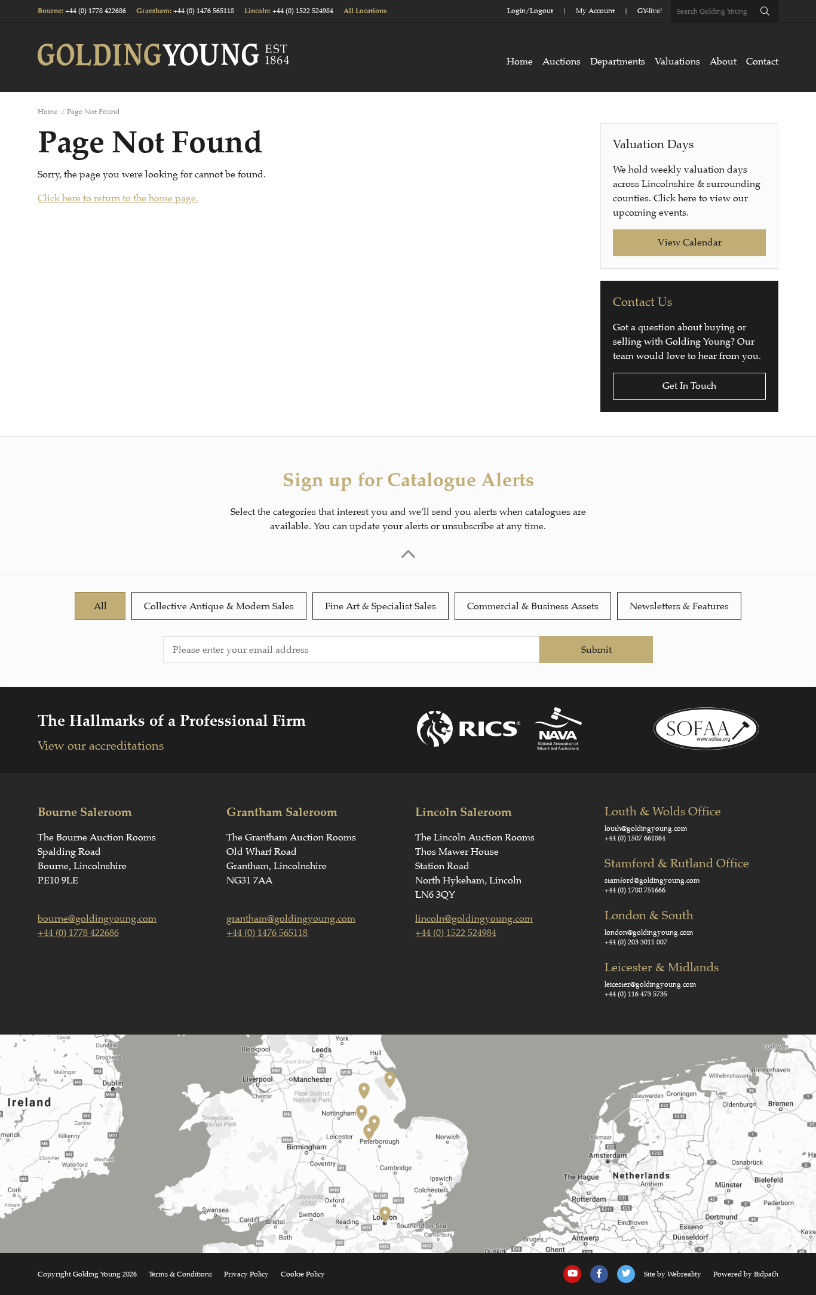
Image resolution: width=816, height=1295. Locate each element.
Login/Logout (530, 11)
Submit (596, 650)
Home (520, 61)
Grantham (153, 11)
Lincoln (256, 11)
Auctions (561, 61)
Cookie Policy (303, 1274)
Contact (762, 61)
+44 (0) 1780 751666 (635, 890)
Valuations (677, 61)
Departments (617, 61)
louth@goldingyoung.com (646, 828)
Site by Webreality (672, 1274)
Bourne (50, 11)
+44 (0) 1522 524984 (302, 11)
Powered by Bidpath (745, 1274)
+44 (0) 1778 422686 (95, 11)
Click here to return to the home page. (118, 198)
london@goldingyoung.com (649, 932)
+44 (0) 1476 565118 (203, 11)
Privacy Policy (246, 1274)
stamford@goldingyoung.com (652, 880)
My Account (595, 11)
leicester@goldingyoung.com (651, 984)
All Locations (364, 11)
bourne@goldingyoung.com (97, 919)
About (723, 61)
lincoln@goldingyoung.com (474, 919)
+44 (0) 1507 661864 (635, 838)
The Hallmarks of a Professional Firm (172, 720)
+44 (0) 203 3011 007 (636, 942)
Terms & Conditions (180, 1274)
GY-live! (649, 11)
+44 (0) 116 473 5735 (636, 994)
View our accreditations (101, 745)
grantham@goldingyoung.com (290, 919)
